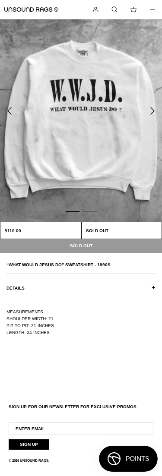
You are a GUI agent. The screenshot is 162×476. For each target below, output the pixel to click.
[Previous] (9, 110)
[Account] (95, 9)
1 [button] (72, 211)
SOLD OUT (97, 230)
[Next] (152, 110)
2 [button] (89, 211)
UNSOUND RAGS (34, 461)
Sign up (29, 444)
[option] (81, 120)
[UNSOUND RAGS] (31, 9)
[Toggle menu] (152, 9)
